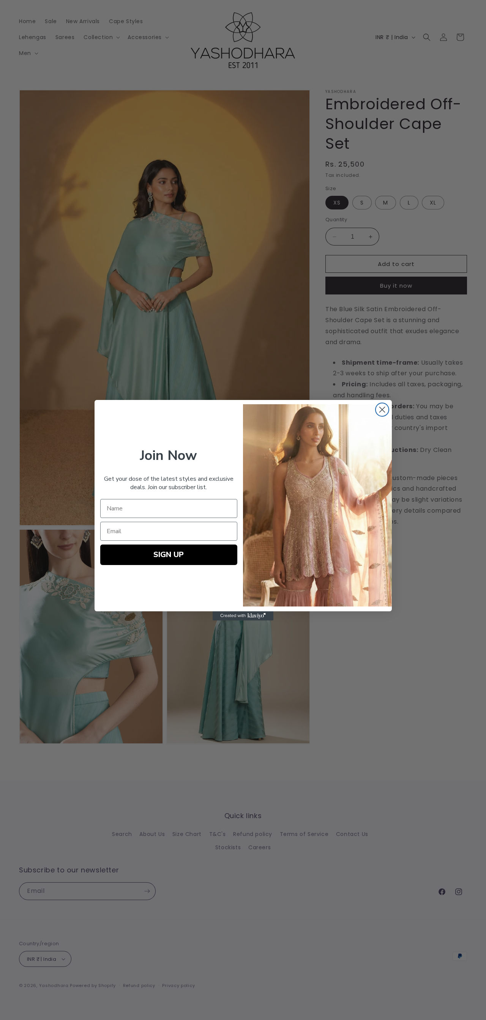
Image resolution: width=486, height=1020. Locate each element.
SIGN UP (168, 554)
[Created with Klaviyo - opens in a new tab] (243, 615)
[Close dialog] (382, 409)
